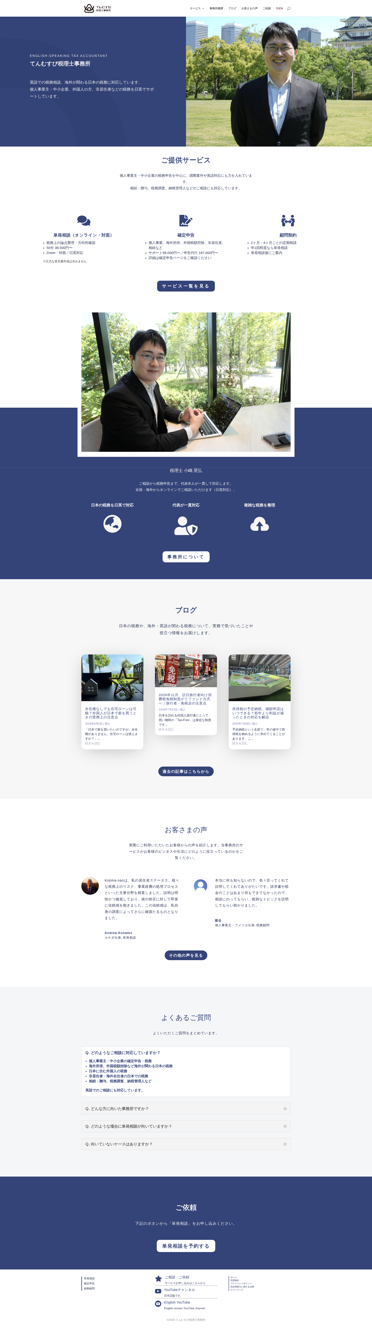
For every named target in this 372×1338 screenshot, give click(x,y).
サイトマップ (237, 1290)
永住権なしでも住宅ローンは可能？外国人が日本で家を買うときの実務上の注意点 (111, 713)
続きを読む (93, 743)
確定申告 (186, 235)
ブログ (232, 8)
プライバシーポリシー (241, 1283)
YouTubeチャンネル (179, 1290)
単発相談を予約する (186, 1246)
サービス (195, 8)
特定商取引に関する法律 (242, 1287)
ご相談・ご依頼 (177, 1277)
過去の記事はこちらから (186, 771)
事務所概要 (216, 8)
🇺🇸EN (279, 8)
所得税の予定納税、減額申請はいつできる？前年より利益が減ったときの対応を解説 (258, 713)
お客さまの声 (249, 8)
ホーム (234, 1277)
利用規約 (235, 1280)
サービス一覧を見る (186, 286)
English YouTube (177, 1302)
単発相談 (129, 937)
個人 (107, 723)
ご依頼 (267, 8)
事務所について (186, 556)
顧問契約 (288, 235)
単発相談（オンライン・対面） (83, 235)
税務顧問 (89, 1288)
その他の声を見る (186, 955)
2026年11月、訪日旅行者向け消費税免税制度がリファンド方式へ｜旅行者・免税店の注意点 (185, 699)
